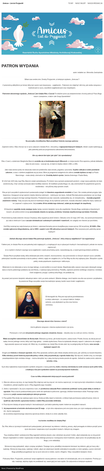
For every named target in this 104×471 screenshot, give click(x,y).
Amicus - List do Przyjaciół (13, 3)
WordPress (20, 468)
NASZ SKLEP (80, 3)
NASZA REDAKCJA (95, 3)
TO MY (70, 3)
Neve (3, 468)
